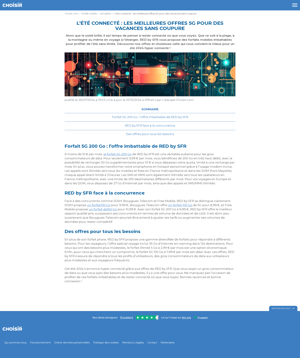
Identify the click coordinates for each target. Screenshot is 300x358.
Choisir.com (71, 13)
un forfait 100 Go (180, 205)
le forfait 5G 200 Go (117, 154)
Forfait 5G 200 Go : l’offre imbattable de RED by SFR (150, 117)
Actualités (105, 13)
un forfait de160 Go (103, 209)
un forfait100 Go (98, 205)
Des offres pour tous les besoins (150, 134)
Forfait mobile (89, 13)
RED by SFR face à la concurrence (150, 125)
